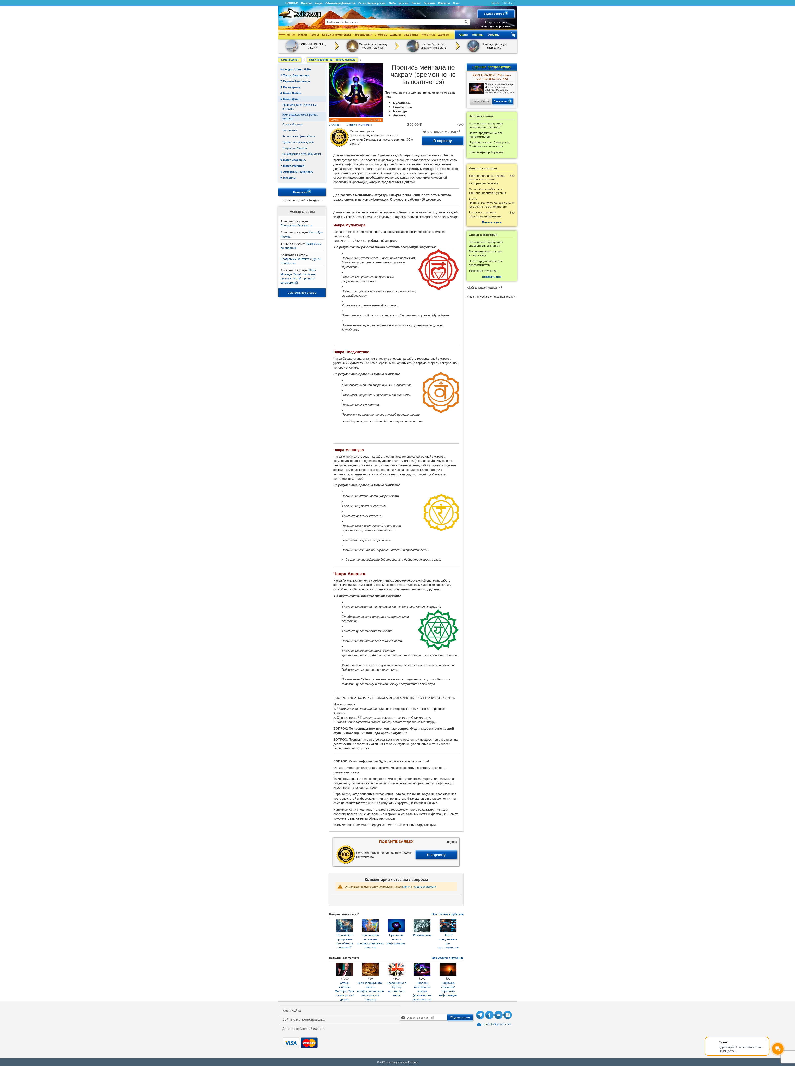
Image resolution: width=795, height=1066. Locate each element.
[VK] (498, 1015)
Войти (495, 3)
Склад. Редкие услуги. (372, 3)
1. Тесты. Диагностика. (295, 75)
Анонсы (477, 34)
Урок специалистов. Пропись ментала (300, 116)
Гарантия (429, 3)
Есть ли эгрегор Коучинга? (486, 152)
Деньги (395, 34)
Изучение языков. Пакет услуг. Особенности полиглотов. (489, 144)
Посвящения (363, 34)
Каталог (403, 3)
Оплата (416, 3)
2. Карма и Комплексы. (295, 81)
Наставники (289, 130)
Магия (302, 34)
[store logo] (300, 13)
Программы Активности (296, 225)
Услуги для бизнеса (294, 148)
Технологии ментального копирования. (486, 253)
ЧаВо (392, 3)
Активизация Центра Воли (298, 136)
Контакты (444, 3)
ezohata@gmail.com (497, 1024)
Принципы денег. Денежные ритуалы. (299, 107)
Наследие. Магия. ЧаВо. (296, 69)
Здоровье (411, 34)
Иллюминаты (422, 935)
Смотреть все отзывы (302, 292)
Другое (443, 34)
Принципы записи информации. (396, 939)
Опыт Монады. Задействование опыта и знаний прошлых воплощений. (298, 276)
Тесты (314, 34)
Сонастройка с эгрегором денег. (302, 154)
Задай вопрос (494, 14)
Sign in (406, 886)
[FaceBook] (489, 1015)
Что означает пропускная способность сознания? (344, 941)
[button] (508, 3)
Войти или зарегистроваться (304, 1019)
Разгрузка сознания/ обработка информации (448, 989)
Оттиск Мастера (292, 124)
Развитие (428, 34)
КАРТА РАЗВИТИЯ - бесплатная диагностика (491, 77)
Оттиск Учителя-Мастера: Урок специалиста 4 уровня (344, 991)
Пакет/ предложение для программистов (448, 941)
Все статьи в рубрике (448, 914)
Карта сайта (291, 1010)
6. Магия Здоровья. (293, 160)
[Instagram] (508, 1015)
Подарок (306, 3)
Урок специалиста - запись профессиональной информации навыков (370, 991)
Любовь (381, 34)
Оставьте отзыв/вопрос (359, 124)
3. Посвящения (290, 87)
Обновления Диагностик (340, 3)
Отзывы (494, 34)
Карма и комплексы (336, 34)
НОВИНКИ (291, 3)
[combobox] (397, 22)
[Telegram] (480, 1015)
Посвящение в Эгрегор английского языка (396, 989)
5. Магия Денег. (290, 99)
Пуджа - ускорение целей (298, 142)
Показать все (491, 222)
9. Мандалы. (288, 177)
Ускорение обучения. (483, 271)
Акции (318, 3)
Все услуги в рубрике (448, 958)
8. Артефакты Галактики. (296, 171)
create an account (425, 886)
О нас (456, 3)
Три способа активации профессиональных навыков (370, 941)
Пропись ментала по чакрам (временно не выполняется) (422, 991)
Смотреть (300, 192)
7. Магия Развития (292, 166)
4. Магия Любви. (291, 93)
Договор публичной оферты (303, 1028)
